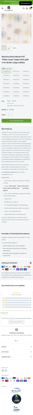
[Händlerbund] (16, 390)
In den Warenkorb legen (16, 120)
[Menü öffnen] (2, 8)
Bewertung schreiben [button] (16, 294)
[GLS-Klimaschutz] (16, 399)
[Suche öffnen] (24, 8)
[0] (30, 8)
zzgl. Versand (20, 105)
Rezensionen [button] (4, 312)
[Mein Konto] (27, 8)
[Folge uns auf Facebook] (3, 370)
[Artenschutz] (16, 408)
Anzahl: (4, 114)
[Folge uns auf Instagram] (6, 370)
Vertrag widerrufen (25, 3)
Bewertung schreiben (16, 322)
